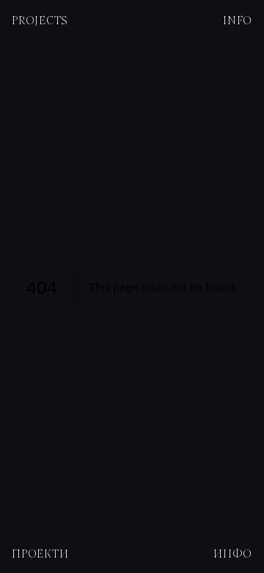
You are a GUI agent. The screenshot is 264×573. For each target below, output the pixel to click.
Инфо (232, 553)
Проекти (40, 553)
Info (237, 19)
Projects (40, 19)
